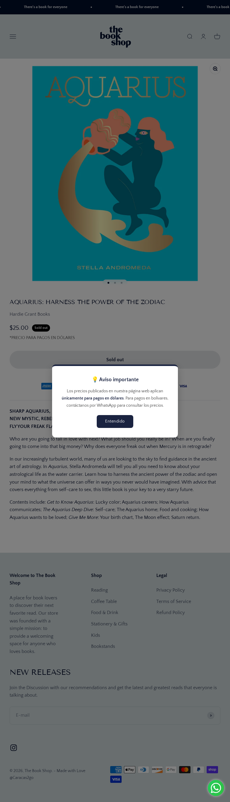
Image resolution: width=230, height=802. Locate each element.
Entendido (115, 421)
